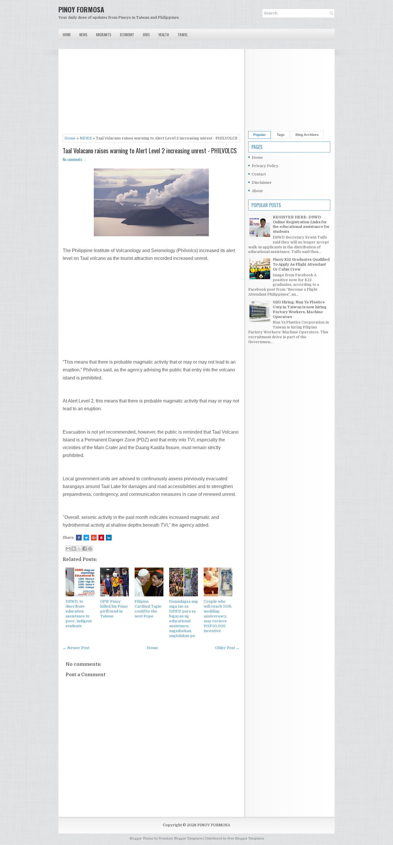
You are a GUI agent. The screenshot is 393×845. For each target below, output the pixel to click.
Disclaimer (262, 182)
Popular (259, 135)
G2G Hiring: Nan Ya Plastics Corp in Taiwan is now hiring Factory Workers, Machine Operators (299, 309)
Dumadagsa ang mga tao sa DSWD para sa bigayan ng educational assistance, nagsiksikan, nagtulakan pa (183, 618)
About (257, 191)
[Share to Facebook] (84, 548)
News (83, 34)
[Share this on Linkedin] (109, 537)
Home (67, 34)
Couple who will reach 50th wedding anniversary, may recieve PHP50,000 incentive (217, 616)
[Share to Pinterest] (90, 548)
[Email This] (68, 548)
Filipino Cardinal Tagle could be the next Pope (148, 608)
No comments (72, 159)
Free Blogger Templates (245, 838)
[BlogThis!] (74, 548)
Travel (183, 34)
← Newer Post (76, 648)
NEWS (86, 138)
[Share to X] (79, 548)
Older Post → (227, 648)
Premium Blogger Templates (181, 838)
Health (164, 34)
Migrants (103, 34)
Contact (259, 174)
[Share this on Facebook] (79, 537)
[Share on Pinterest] (101, 537)
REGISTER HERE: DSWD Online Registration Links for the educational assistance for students (301, 224)
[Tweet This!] (86, 537)
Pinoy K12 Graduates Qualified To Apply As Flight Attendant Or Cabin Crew (301, 264)
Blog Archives (307, 135)
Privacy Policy (265, 166)
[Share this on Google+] (94, 537)
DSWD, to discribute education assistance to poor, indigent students (79, 613)
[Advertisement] (151, 93)
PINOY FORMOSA (81, 9)
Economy (127, 34)
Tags (281, 135)
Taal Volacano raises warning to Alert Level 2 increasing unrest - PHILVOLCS (150, 150)
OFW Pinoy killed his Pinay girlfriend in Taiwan (114, 608)
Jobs (146, 34)
